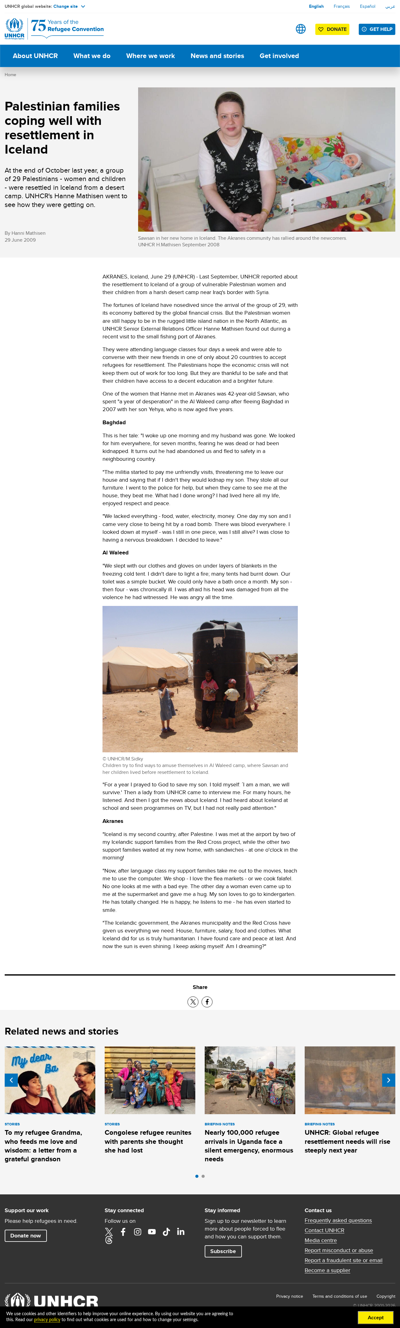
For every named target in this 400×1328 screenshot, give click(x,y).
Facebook (123, 1232)
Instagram (137, 1232)
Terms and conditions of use (339, 1296)
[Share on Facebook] (207, 1001)
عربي (390, 6)
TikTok (166, 1232)
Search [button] (281, 29)
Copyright (386, 1296)
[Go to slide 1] (198, 1178)
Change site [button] (65, 6)
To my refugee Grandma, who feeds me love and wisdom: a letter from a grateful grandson (43, 1145)
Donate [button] (337, 29)
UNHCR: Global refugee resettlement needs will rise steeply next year (347, 1141)
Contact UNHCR (324, 1230)
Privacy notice (289, 1296)
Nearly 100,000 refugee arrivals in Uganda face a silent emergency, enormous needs (249, 1145)
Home (10, 74)
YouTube (152, 1232)
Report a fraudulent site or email (343, 1260)
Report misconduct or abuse (339, 1250)
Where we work (150, 56)
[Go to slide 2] (205, 1178)
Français (342, 6)
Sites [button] (301, 29)
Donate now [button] (25, 1236)
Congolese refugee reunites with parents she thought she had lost (148, 1141)
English (316, 6)
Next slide (388, 1080)
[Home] (48, 29)
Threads (109, 1240)
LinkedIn (181, 1232)
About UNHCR (35, 56)
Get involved (279, 56)
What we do (92, 56)
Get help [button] (381, 29)
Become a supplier (327, 1270)
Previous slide (11, 1080)
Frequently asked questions (338, 1220)
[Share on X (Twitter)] (193, 1001)
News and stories (217, 56)
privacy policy (47, 1320)
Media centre (321, 1240)
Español (367, 6)
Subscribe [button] (223, 1251)
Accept (376, 1317)
